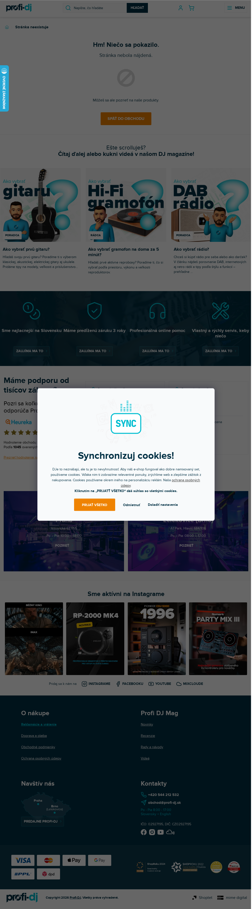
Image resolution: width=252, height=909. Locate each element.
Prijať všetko (94, 505)
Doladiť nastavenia (163, 505)
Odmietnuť (131, 505)
